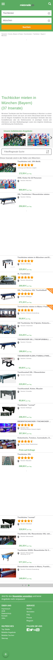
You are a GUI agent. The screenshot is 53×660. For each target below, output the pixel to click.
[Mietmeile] (27, 6)
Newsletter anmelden (22, 596)
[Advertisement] (26, 67)
